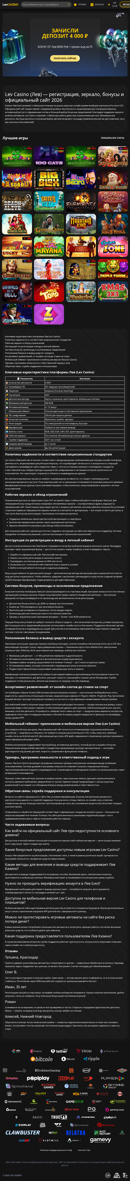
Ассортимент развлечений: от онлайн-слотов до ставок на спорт (37, 356)
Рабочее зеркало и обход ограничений (24, 343)
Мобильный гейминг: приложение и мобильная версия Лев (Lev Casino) (41, 359)
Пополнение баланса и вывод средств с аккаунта (29, 353)
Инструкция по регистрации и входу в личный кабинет (32, 346)
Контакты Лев (84, 1150)
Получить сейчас (65, 58)
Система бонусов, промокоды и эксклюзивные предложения (35, 349)
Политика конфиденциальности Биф (56, 1150)
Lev (10, 4)
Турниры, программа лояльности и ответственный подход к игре (37, 363)
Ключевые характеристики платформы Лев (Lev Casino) (32, 336)
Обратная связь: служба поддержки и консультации (31, 366)
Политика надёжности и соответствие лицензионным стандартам (38, 339)
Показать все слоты (112, 138)
